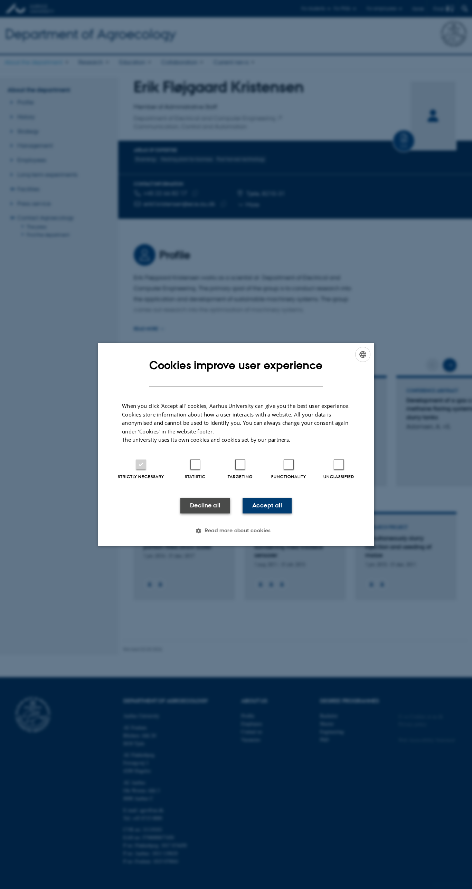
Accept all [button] (267, 505)
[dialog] (236, 444)
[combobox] (362, 354)
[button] (236, 531)
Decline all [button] (205, 505)
